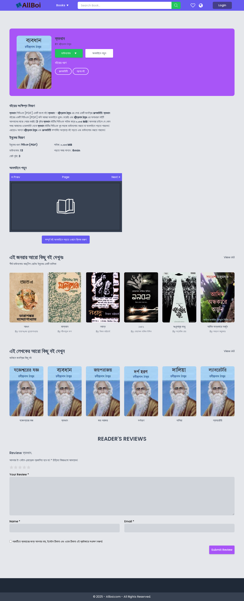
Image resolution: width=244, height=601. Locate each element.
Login (222, 5)
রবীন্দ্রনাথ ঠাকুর (65, 44)
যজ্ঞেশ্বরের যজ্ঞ (26, 420)
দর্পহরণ (141, 420)
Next (115, 177)
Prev (16, 177)
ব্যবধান (64, 420)
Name (14, 521)
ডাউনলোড (66, 53)
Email (129, 521)
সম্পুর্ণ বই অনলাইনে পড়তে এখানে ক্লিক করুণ (65, 240)
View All (229, 257)
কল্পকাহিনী (63, 71)
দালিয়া (179, 420)
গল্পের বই (81, 71)
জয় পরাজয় (103, 420)
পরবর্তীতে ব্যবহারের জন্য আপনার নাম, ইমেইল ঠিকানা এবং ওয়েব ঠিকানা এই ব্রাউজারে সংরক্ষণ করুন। (57, 541)
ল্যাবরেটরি (217, 420)
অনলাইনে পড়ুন (99, 53)
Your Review (19, 474)
